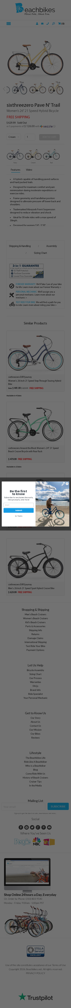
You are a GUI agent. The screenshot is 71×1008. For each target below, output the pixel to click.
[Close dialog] (67, 483)
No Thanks (18, 516)
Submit (18, 510)
